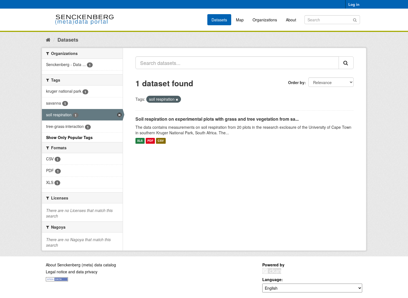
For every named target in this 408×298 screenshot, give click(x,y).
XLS (140, 141)
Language (271, 279)
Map (240, 19)
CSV (161, 141)
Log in (353, 4)
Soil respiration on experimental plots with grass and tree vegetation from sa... (217, 119)
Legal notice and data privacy (71, 271)
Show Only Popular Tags (69, 137)
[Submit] (354, 19)
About (291, 19)
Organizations (265, 19)
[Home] (48, 39)
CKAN (271, 271)
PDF (150, 141)
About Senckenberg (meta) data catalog (81, 264)
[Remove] (177, 99)
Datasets (219, 19)
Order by (296, 82)
